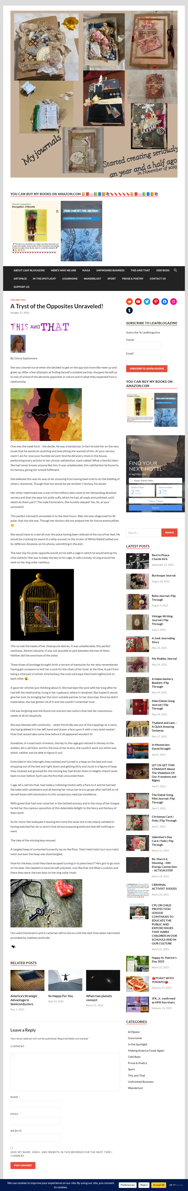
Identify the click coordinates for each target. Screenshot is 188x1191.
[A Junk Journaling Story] (137, 638)
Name (15, 1097)
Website (16, 1130)
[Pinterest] (156, 301)
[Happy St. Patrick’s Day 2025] (137, 958)
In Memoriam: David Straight (161, 746)
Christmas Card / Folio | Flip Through (164, 818)
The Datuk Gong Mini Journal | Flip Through (163, 798)
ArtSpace (20, 278)
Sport (111, 278)
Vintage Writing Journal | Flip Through (162, 619)
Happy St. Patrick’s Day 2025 (164, 959)
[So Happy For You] (65, 991)
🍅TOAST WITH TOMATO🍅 (163, 980)
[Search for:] (152, 532)
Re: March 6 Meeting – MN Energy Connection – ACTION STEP (164, 864)
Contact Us (158, 278)
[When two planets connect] (103, 991)
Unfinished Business (110, 270)
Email (15, 1113)
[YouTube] (138, 301)
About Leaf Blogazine (29, 270)
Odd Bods (162, 270)
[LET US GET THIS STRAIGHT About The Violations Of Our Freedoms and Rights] (137, 765)
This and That (140, 270)
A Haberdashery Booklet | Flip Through (162, 682)
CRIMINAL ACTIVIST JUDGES (164, 886)
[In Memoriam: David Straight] (137, 745)
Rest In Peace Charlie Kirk (160, 557)
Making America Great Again (146, 1050)
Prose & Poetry (132, 278)
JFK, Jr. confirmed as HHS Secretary (163, 1000)
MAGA (86, 270)
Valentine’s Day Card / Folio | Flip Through (162, 840)
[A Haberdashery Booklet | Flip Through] (137, 679)
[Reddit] (129, 301)
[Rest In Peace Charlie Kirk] (137, 555)
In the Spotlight (44, 278)
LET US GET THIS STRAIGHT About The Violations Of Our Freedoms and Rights (164, 772)
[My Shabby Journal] (137, 659)
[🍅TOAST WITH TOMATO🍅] (137, 978)
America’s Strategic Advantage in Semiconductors (23, 1000)
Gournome (69, 278)
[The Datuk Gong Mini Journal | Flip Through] (137, 795)
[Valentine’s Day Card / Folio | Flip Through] (137, 837)
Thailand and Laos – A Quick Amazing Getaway (164, 726)
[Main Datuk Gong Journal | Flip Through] (137, 701)
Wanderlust (92, 278)
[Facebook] (164, 301)
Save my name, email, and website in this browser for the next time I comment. (61, 1154)
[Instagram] (173, 301)
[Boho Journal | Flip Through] (137, 596)
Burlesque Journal (164, 575)
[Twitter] (147, 301)
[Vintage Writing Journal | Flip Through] (137, 616)
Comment (18, 1046)
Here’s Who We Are (63, 270)
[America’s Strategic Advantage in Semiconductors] (27, 991)
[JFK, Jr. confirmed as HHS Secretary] (137, 998)
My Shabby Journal (164, 658)
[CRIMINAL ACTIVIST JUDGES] (137, 885)
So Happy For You (60, 996)
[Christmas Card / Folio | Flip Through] (137, 817)
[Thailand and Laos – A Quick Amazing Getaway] (137, 723)
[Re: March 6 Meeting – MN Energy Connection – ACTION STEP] (137, 859)
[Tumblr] (129, 310)
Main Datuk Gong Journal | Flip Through (163, 704)
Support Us (21, 286)
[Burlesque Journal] (137, 575)
